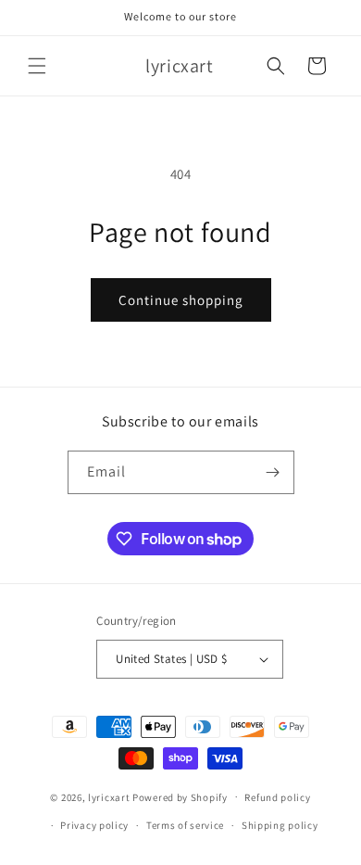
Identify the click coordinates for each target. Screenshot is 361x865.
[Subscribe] (273, 472)
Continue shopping (180, 300)
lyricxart (109, 796)
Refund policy (277, 797)
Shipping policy (280, 825)
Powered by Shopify (180, 796)
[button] (37, 65)
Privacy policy (94, 825)
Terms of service (185, 825)
